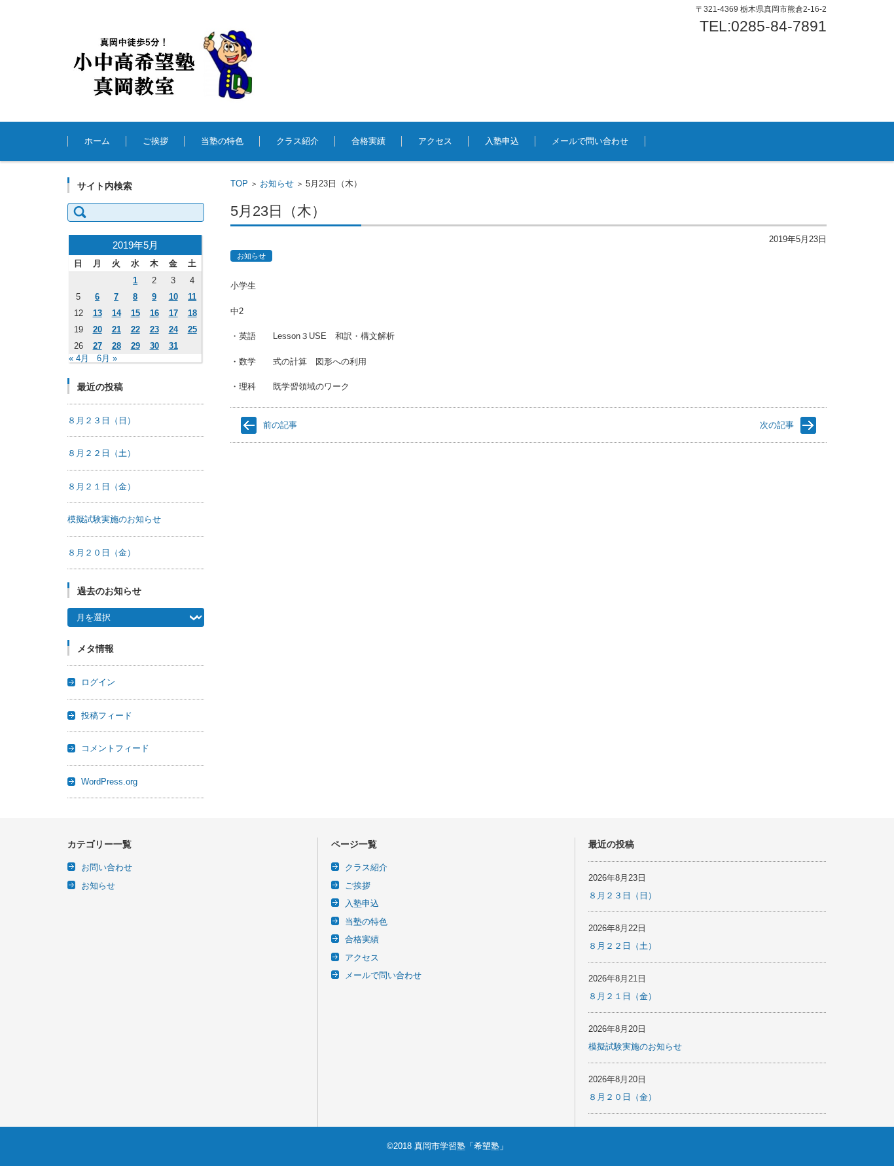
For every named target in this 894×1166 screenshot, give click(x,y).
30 (154, 346)
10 (173, 297)
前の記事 (280, 425)
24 (173, 329)
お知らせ (277, 183)
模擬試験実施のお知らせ (114, 519)
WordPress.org (109, 781)
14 (116, 313)
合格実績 (368, 141)
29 (135, 346)
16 (154, 313)
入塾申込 (502, 141)
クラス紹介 (297, 141)
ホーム (97, 141)
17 (173, 313)
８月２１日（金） (101, 486)
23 (154, 329)
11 (192, 297)
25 (192, 329)
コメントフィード (115, 748)
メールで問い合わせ (590, 141)
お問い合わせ (106, 867)
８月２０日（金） (101, 552)
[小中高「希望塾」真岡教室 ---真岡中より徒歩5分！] (165, 60)
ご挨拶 (155, 141)
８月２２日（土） (101, 453)
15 (135, 313)
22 (135, 329)
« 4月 (79, 358)
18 (192, 313)
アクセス (435, 141)
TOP (239, 183)
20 (97, 329)
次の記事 (777, 425)
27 (97, 346)
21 (116, 329)
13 (97, 313)
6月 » (107, 358)
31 (173, 346)
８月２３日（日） (101, 420)
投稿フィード (106, 715)
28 (116, 346)
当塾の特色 (222, 141)
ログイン (98, 682)
